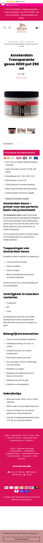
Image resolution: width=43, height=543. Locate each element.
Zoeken (6, 435)
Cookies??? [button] (33, 533)
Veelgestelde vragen (13, 453)
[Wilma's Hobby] (21, 27)
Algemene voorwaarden (26, 448)
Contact (12, 448)
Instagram (32, 472)
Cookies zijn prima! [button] (21, 539)
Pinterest (18, 474)
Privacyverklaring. (16, 451)
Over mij (31, 435)
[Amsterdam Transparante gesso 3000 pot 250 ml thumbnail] (12, 131)
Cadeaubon (29, 440)
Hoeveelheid (8, 144)
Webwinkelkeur (29, 451)
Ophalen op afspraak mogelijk (17, 199)
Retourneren (27, 456)
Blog (37, 435)
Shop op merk (16, 435)
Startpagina (13, 42)
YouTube (29, 474)
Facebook (21, 472)
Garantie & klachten (14, 456)
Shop (22, 42)
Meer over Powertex (14, 438)
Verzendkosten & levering (30, 453)
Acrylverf (30, 42)
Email (12, 472)
